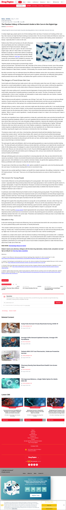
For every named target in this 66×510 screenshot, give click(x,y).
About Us (30, 473)
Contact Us (33, 436)
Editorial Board (33, 434)
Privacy (33, 439)
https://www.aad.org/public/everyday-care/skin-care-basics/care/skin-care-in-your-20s (26, 262)
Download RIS (5, 280)
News (35, 473)
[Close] (64, 505)
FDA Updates (40, 5)
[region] (33, 505)
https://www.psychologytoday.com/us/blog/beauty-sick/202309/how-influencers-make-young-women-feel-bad (25, 258)
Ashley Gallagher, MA (27, 326)
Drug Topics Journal (6, 20)
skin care (17, 56)
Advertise (33, 431)
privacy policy (27, 305)
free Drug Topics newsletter (20, 251)
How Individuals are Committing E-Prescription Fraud (31, 288)
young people (19, 210)
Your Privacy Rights (33, 442)
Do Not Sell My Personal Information (33, 441)
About (33, 430)
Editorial (33, 433)
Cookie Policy (14, 508)
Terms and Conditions (33, 438)
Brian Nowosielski (26, 341)
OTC (28, 165)
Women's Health (12, 310)
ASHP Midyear (34, 5)
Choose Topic (20, 5)
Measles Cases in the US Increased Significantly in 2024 (52, 288)
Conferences (35, 2)
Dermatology (5, 310)
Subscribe (58, 302)
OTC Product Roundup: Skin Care (9, 288)
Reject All (49, 505)
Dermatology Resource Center (17, 245)
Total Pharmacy (47, 5)
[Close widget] (49, 478)
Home (24, 473)
